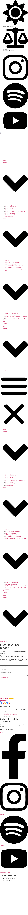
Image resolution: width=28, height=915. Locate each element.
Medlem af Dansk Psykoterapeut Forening (16, 316)
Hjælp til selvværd (10, 213)
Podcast (5, 325)
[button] (14, 400)
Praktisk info (8, 371)
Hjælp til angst (9, 205)
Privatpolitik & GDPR (5, 872)
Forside (4, 160)
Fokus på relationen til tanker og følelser (15, 269)
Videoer (5, 323)
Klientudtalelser (7, 320)
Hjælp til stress (9, 208)
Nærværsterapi (9, 216)
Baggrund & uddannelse (11, 313)
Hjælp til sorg (8, 210)
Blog (4, 321)
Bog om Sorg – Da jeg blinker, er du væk (15, 318)
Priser (4, 326)
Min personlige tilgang (11, 315)
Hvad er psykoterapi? (11, 264)
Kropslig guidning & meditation (13, 267)
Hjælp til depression (10, 206)
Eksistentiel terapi (10, 214)
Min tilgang (8, 260)
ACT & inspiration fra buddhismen (14, 265)
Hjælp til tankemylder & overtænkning (15, 211)
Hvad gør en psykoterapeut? (12, 262)
